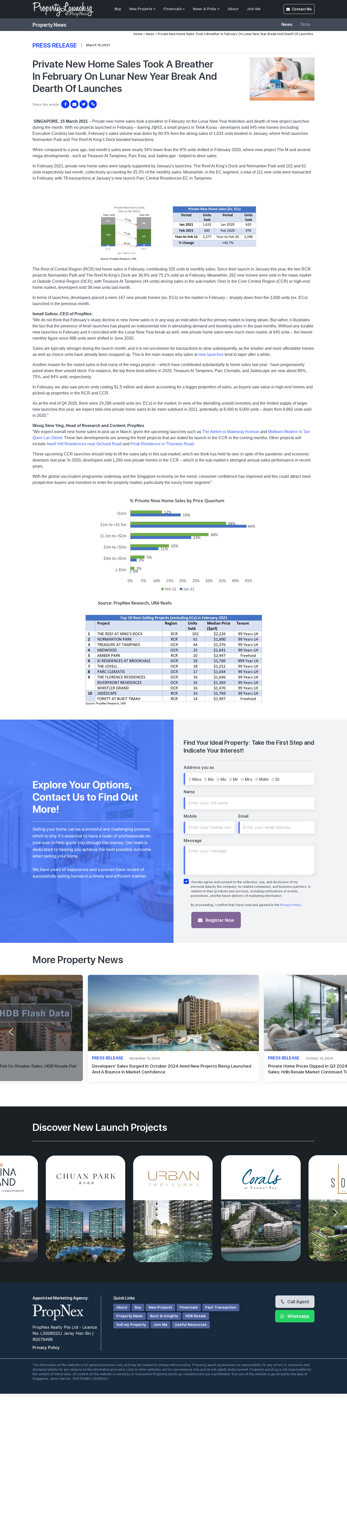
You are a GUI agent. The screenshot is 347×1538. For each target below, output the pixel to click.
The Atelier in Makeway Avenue (230, 432)
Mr (235, 779)
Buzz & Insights (164, 1316)
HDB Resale (195, 1316)
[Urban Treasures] (173, 1209)
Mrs (249, 779)
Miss (196, 779)
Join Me (253, 9)
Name (189, 791)
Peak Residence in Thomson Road (162, 444)
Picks (305, 24)
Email (243, 816)
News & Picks (204, 9)
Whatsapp (297, 1316)
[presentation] (11, 1031)
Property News (129, 1316)
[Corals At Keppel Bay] (260, 1209)
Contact (302, 9)
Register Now (219, 920)
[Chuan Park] (86, 1209)
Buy (118, 9)
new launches (211, 354)
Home (138, 34)
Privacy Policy (290, 905)
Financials (173, 9)
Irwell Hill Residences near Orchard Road (84, 444)
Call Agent (297, 1301)
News (286, 24)
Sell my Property (131, 1325)
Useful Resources (191, 1325)
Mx (223, 779)
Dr (277, 779)
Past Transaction (220, 1307)
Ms (211, 779)
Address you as (199, 767)
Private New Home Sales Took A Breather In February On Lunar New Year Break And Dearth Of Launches (235, 34)
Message (193, 840)
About (233, 9)
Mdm (264, 779)
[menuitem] (118, 9)
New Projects (140, 9)
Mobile (190, 816)
